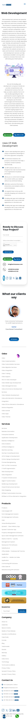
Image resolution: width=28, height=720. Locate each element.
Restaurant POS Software (9, 545)
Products (4, 508)
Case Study (5, 637)
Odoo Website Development (10, 395)
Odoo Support (6, 376)
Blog (3, 643)
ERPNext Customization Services (11, 493)
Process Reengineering (9, 462)
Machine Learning (7, 450)
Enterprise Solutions (8, 434)
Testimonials (5, 646)
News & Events (6, 628)
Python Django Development (10, 459)
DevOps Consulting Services (10, 453)
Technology (5, 662)
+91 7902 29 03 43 (10, 700)
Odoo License (6, 410)
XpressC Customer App (9, 529)
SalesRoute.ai (6, 548)
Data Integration (7, 475)
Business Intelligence (8, 441)
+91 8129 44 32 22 (13, 271)
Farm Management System (10, 514)
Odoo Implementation (8, 361)
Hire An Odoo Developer (9, 380)
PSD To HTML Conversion (9, 465)
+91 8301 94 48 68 (13, 269)
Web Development (7, 471)
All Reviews (14, 339)
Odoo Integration (7, 370)
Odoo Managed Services (9, 386)
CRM (3, 520)
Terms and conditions (8, 665)
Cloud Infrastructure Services (11, 487)
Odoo (3, 358)
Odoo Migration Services (9, 367)
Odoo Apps (5, 414)
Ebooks (4, 649)
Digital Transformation (8, 481)
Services (4, 428)
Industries (5, 625)
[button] (2, 318)
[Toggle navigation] (25, 4)
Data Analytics (6, 444)
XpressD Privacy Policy (9, 671)
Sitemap (4, 653)
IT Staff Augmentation (8, 468)
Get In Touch (8, 252)
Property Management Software (12, 532)
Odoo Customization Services (11, 364)
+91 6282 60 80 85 (11, 697)
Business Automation (8, 431)
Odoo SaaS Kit (6, 566)
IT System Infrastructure (9, 478)
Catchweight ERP (7, 511)
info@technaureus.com (10, 688)
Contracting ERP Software (10, 563)
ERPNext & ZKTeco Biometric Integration (14, 496)
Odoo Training (6, 373)
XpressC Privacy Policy (9, 674)
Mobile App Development (9, 484)
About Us (4, 622)
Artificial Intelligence (8, 447)
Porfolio (4, 640)
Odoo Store (5, 659)
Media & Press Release (8, 631)
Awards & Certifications (9, 634)
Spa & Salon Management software (12, 536)
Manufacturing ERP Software (10, 570)
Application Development (10, 438)
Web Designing (6, 490)
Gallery (4, 656)
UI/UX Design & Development (11, 456)
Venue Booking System (9, 523)
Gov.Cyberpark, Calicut (10, 684)
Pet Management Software (10, 517)
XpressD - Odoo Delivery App (11, 526)
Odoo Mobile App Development (11, 383)
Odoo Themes (6, 417)
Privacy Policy (6, 668)
